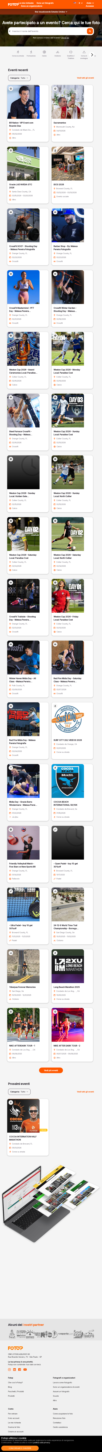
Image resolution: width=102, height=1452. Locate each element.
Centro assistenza (60, 1427)
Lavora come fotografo (62, 1382)
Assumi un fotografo (61, 1391)
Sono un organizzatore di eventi (66, 1387)
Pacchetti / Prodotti (16, 1391)
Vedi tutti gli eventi (85, 78)
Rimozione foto (59, 1418)
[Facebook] (19, 1370)
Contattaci (57, 1423)
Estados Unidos (58, 12)
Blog (10, 1387)
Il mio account (13, 1418)
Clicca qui (65, 38)
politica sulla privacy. (41, 1442)
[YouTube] (25, 1370)
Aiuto (89, 3)
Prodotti (11, 1396)
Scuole (56, 1396)
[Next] (92, 55)
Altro (55, 1400)
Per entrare (12, 1414)
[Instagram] (9, 1370)
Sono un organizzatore (31, 6)
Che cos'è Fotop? (15, 1382)
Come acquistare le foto (63, 1414)
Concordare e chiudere (20, 1448)
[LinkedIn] (14, 1370)
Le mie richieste (26, 3)
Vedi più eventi (51, 1070)
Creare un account (15, 1432)
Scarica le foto (14, 1427)
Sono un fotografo (45, 3)
